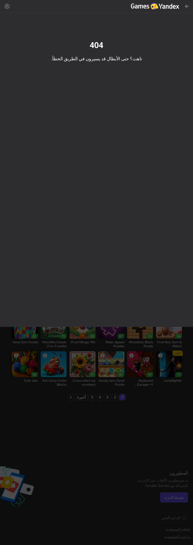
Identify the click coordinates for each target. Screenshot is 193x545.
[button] (96, 272)
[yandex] (155, 6)
